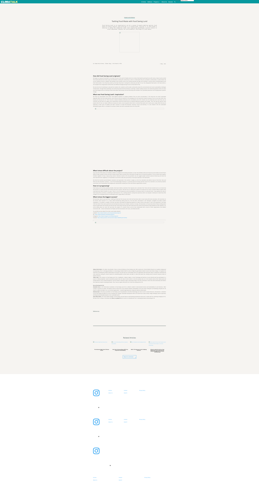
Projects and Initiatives (129, 17)
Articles (110, 390)
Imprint (125, 393)
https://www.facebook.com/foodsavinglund (104, 214)
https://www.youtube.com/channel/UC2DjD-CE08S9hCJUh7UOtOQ (112, 217)
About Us (110, 393)
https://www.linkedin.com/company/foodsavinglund (109, 213)
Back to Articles (128, 357)
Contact (125, 390)
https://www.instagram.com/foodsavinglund (108, 216)
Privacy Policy (142, 390)
